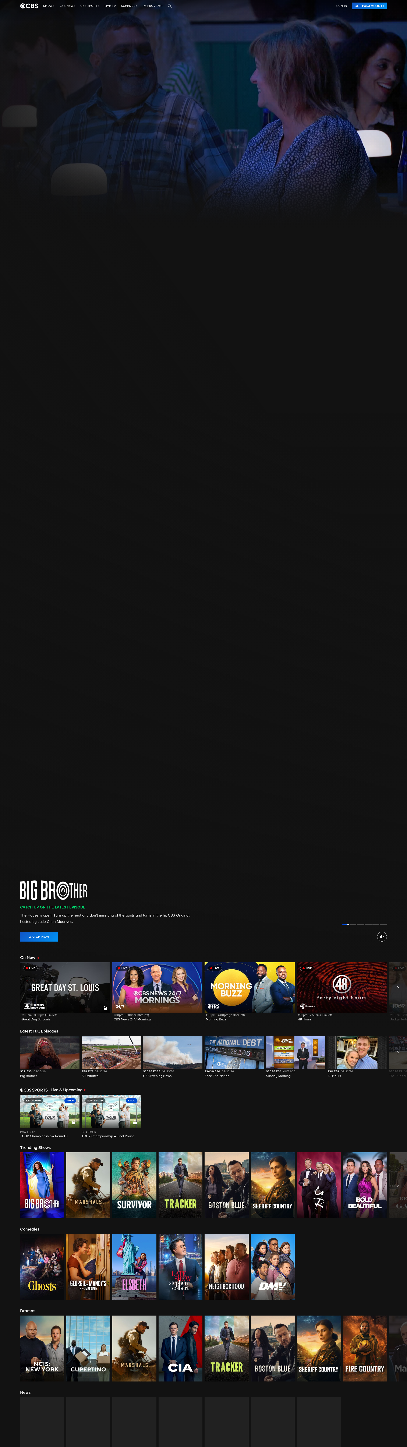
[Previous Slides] (10, 1117)
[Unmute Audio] (382, 937)
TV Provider (152, 5)
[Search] (170, 6)
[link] (369, 6)
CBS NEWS (67, 5)
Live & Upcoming (66, 1090)
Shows (48, 5)
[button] (65, 994)
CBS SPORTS (89, 5)
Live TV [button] (110, 5)
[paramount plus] (29, 5)
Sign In (341, 5)
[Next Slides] (397, 1117)
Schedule (129, 5)
